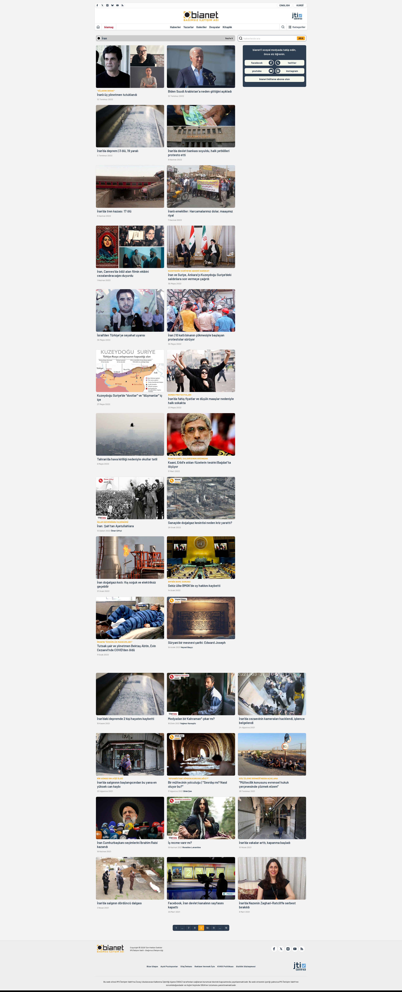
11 (214, 927)
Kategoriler (299, 27)
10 (207, 927)
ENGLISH (285, 5)
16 (226, 927)
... (182, 927)
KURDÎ (299, 5)
